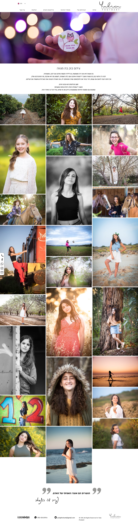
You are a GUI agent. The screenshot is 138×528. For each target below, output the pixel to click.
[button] (81, 10)
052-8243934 (42, 518)
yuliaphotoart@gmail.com (66, 518)
